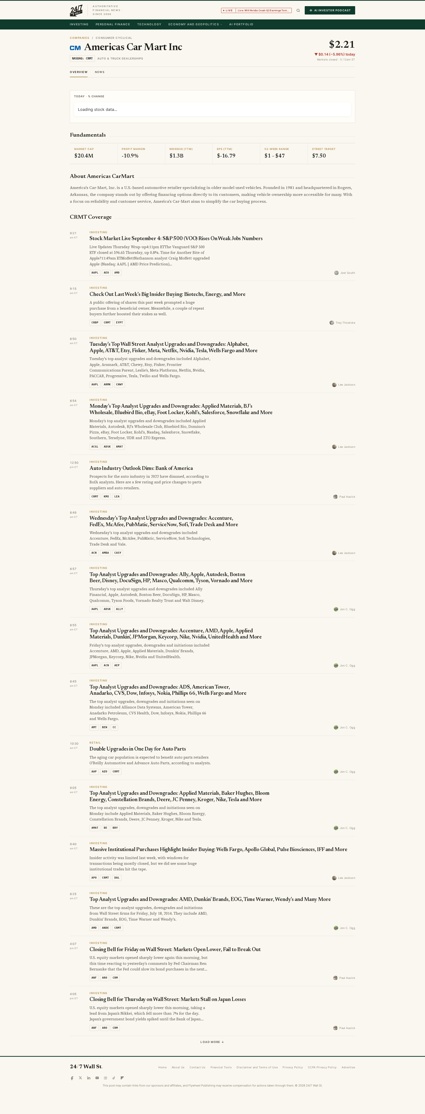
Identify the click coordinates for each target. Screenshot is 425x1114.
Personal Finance (113, 24)
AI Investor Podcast (332, 10)
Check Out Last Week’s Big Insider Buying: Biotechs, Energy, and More (167, 275)
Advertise (348, 1047)
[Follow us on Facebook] (72, 1058)
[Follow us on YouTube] (97, 1058)
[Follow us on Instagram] (105, 1058)
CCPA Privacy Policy (322, 1047)
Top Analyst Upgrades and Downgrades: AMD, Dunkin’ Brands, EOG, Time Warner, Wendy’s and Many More (210, 880)
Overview (79, 72)
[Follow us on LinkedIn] (89, 1058)
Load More (212, 1022)
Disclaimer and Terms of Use (257, 1047)
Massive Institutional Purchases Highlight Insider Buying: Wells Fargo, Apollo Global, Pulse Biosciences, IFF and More (218, 830)
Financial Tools (221, 1047)
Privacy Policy (293, 1047)
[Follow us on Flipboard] (122, 1058)
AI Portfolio (241, 24)
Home (162, 1047)
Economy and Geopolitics (193, 24)
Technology (149, 24)
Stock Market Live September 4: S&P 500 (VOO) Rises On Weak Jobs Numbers (176, 219)
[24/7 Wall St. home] (76, 10)
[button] (298, 10)
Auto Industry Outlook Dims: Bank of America (141, 449)
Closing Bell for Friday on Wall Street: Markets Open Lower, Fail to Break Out (175, 930)
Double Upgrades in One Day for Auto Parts (138, 729)
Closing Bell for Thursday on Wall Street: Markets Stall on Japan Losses (168, 980)
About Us (178, 1047)
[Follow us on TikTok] (114, 1058)
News (100, 72)
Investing (79, 24)
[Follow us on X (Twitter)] (80, 1058)
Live (259, 10)
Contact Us (198, 1047)
